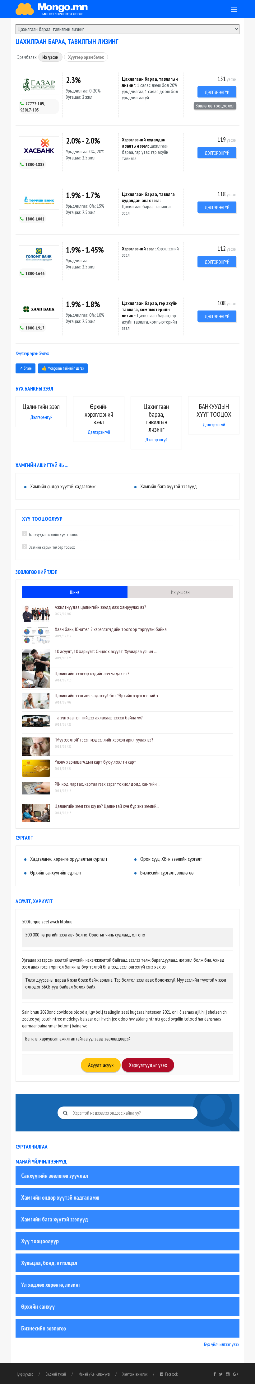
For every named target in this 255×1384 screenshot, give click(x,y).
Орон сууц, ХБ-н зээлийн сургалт (171, 859)
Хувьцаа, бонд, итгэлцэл (49, 1263)
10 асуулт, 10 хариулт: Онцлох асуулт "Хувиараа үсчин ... (106, 651)
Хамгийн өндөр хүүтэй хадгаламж (62, 486)
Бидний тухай (55, 1374)
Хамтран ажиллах (134, 1374)
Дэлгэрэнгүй (217, 92)
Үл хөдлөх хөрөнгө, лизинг (50, 1284)
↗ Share (25, 368)
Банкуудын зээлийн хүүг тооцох (53, 534)
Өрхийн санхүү (38, 1306)
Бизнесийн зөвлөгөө (43, 1328)
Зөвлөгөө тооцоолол (215, 105)
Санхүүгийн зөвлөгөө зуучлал (54, 1175)
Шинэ (75, 592)
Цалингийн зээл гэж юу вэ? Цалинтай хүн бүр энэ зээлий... (107, 806)
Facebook (170, 1374)
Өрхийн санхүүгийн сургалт (56, 872)
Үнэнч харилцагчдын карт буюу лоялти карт (95, 762)
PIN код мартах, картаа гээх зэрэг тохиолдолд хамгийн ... (107, 784)
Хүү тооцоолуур (40, 1241)
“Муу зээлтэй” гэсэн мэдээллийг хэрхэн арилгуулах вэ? (104, 740)
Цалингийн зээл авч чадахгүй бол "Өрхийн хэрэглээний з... (108, 695)
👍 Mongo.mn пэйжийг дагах (63, 368)
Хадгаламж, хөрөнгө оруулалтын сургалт (69, 859)
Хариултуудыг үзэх (148, 1065)
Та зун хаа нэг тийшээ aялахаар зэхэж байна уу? (99, 717)
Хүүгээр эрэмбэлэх (86, 57)
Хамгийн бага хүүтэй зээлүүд (168, 486)
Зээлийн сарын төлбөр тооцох (52, 547)
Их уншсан (180, 592)
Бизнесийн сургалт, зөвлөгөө (166, 872)
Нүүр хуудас (24, 1374)
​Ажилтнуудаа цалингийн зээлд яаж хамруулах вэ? (100, 607)
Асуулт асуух (101, 1065)
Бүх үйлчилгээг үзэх (221, 1344)
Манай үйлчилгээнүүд (94, 1374)
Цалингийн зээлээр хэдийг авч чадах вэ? (92, 673)
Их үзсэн (50, 57)
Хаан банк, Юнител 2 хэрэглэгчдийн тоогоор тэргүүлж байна (111, 629)
